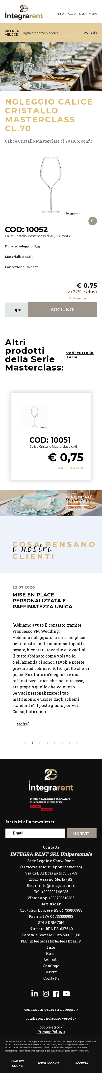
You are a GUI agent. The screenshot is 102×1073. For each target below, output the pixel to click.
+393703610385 (61, 897)
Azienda (51, 959)
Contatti (51, 978)
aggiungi (63, 309)
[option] (51, 662)
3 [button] (39, 743)
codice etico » (51, 1027)
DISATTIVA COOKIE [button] (18, 1063)
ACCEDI (71, 13)
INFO (60, 13)
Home (51, 953)
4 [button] (47, 743)
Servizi (51, 971)
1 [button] (25, 743)
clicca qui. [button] (83, 1051)
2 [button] (32, 743)
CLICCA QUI (77, 508)
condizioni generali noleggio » (51, 1009)
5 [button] (54, 743)
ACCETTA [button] (81, 1063)
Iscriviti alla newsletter (29, 821)
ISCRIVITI (82, 833)
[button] (96, 435)
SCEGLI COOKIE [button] (48, 1063)
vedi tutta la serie (80, 355)
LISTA (82, 13)
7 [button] (69, 743)
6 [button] (62, 743)
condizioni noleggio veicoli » (51, 1018)
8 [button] (77, 743)
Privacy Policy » (51, 1031)
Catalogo (51, 965)
